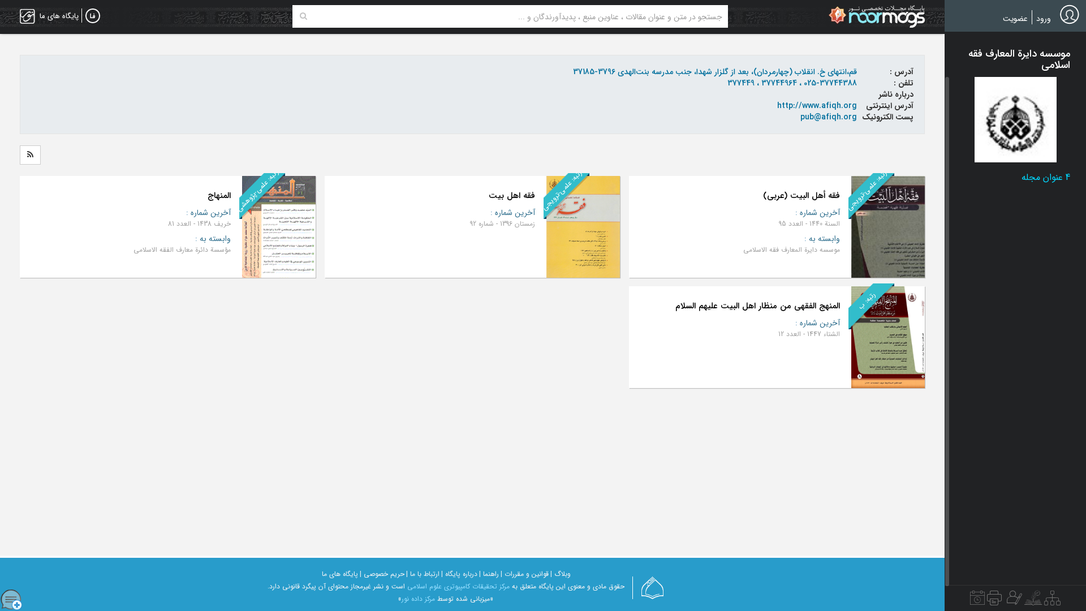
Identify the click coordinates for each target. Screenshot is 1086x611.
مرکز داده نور (418, 598)
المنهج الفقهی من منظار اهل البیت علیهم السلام (757, 306)
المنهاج (219, 196)
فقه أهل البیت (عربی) (801, 196)
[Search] (303, 16)
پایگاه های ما (340, 574)
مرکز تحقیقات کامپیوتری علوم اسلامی (458, 586)
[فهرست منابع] (1052, 601)
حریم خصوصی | (382, 574)
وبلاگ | (560, 574)
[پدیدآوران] (1013, 601)
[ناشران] (994, 601)
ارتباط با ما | (422, 574)
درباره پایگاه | (459, 574)
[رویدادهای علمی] (977, 601)
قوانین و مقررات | (525, 574)
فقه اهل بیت (512, 196)
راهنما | (489, 574)
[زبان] (93, 16)
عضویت (1015, 18)
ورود (1043, 18)
